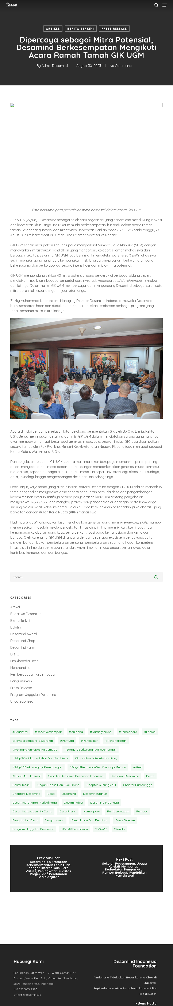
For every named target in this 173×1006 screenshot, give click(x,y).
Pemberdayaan (118, 811)
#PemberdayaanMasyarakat (32, 741)
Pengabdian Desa (25, 820)
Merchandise (20, 668)
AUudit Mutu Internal (26, 776)
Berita (150, 776)
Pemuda (142, 811)
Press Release (114, 29)
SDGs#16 (101, 829)
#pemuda (67, 741)
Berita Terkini (80, 29)
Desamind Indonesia (104, 802)
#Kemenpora (128, 732)
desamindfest (73, 802)
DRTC (14, 654)
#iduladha (76, 732)
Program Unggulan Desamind (33, 694)
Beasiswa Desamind (26, 614)
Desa (51, 794)
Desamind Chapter (25, 641)
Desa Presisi (67, 811)
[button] (164, 5)
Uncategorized (21, 701)
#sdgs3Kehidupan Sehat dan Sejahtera (40, 758)
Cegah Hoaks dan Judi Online (58, 785)
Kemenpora (92, 811)
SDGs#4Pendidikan (74, 829)
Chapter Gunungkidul (101, 785)
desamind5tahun (95, 794)
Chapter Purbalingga (137, 785)
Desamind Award (23, 634)
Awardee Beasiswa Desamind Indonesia (76, 776)
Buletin (15, 627)
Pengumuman (21, 681)
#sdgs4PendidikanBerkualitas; (96, 758)
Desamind (69, 794)
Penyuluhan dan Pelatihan (90, 820)
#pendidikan (89, 741)
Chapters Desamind (26, 794)
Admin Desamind (55, 66)
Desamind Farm (22, 647)
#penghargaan (116, 741)
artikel (137, 767)
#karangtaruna (101, 732)
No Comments (121, 66)
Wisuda (119, 829)
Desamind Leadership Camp (32, 811)
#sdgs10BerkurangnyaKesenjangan (37, 767)
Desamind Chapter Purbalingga (34, 802)
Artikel (53, 29)
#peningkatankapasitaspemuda (34, 749)
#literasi (150, 732)
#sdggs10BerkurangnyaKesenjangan (90, 749)
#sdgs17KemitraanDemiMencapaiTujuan (98, 767)
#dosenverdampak (48, 732)
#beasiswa (20, 732)
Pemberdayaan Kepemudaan (33, 674)
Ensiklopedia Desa (24, 661)
